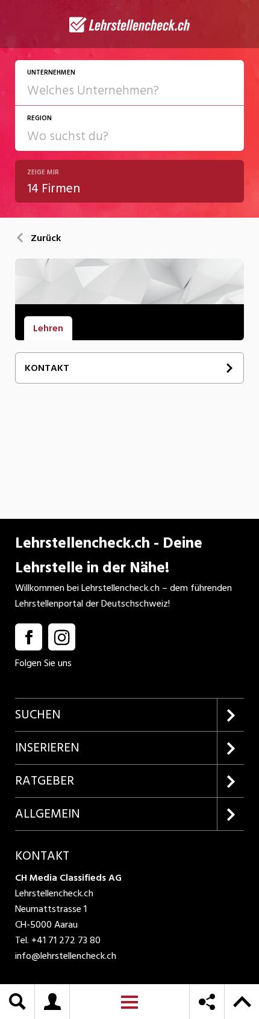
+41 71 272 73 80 (66, 940)
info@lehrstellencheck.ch (65, 956)
